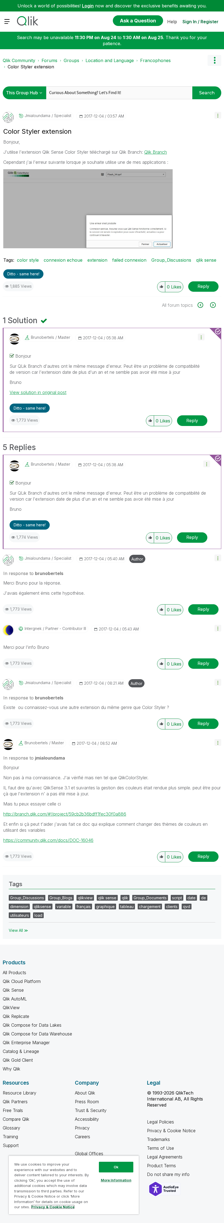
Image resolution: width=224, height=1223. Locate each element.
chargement (150, 906)
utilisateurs (19, 915)
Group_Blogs (60, 897)
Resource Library (19, 1093)
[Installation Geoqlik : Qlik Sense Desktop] (212, 305)
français (83, 906)
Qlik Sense (13, 990)
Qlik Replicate (16, 1016)
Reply (203, 286)
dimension (19, 906)
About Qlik (85, 1093)
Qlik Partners (15, 1101)
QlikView (11, 1007)
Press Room (87, 1101)
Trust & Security (91, 1110)
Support (11, 1145)
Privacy (82, 1128)
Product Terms (161, 1165)
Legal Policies (160, 1122)
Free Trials (13, 1110)
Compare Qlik (16, 1119)
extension (97, 260)
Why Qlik (11, 1069)
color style (28, 260)
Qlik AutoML (15, 999)
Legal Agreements (164, 1157)
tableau (127, 906)
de (203, 897)
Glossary (11, 1128)
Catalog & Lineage (21, 1051)
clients (172, 906)
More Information (116, 1180)
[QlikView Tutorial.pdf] (203, 305)
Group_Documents (150, 897)
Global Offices (89, 1153)
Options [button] (214, 60)
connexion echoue (63, 260)
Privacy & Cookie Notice (171, 1130)
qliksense (42, 906)
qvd (186, 906)
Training (10, 1136)
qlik (125, 897)
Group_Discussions (171, 260)
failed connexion (129, 260)
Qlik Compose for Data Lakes (32, 1025)
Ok (116, 1167)
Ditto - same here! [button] (23, 274)
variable (64, 906)
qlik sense (206, 260)
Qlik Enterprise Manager (26, 1042)
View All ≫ (18, 930)
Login (88, 5)
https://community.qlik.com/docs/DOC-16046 (48, 840)
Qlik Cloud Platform (22, 981)
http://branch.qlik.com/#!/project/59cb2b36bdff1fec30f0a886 (64, 814)
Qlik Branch (155, 152)
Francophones (155, 60)
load (38, 915)
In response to (33, 573)
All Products (14, 972)
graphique (105, 906)
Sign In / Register (200, 21)
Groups (71, 60)
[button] (217, 115)
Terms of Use (160, 1148)
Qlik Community (19, 60)
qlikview (85, 897)
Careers (82, 1136)
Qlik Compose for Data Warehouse (37, 1034)
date (191, 897)
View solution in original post (38, 392)
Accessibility (87, 1119)
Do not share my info (169, 1174)
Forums (49, 60)
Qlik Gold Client (18, 1060)
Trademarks (158, 1139)
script (177, 897)
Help (172, 21)
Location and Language (110, 60)
